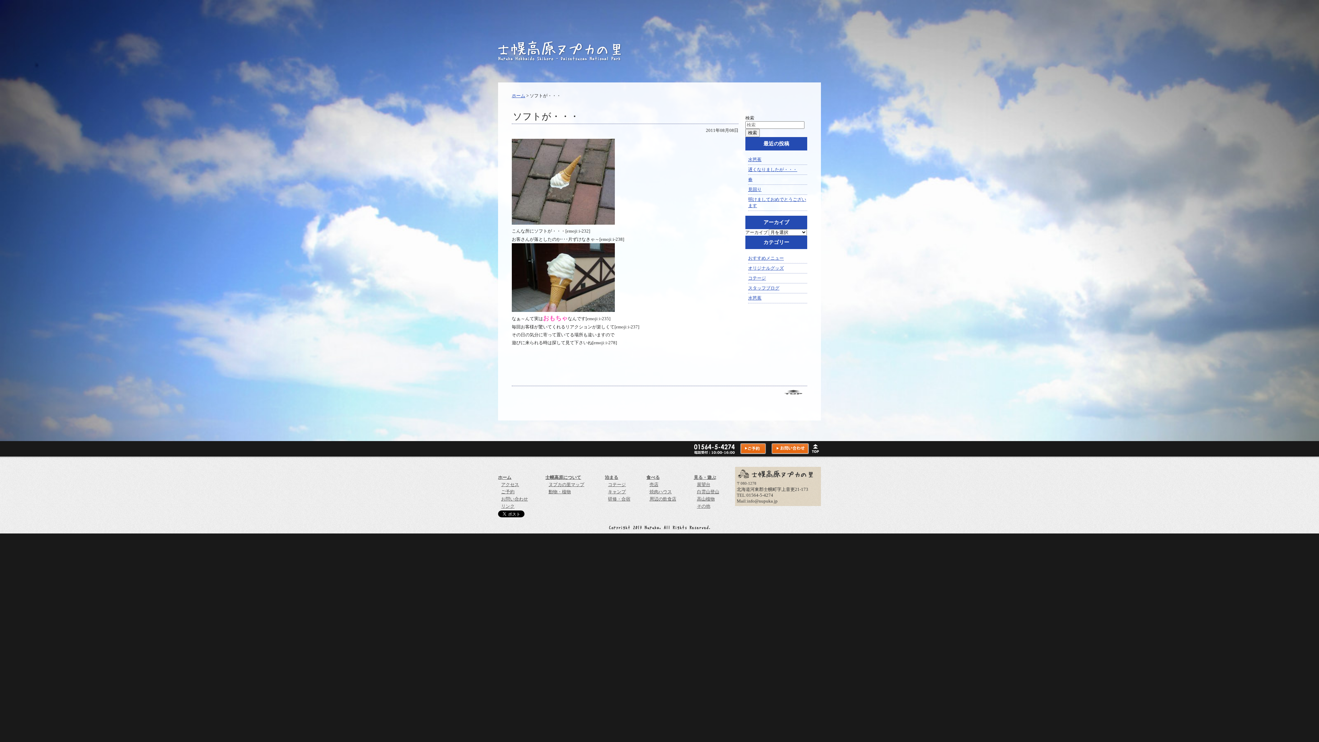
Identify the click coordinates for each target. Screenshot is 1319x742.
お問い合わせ (514, 499)
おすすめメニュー (766, 258)
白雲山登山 (708, 491)
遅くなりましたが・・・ (772, 169)
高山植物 (706, 499)
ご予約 (508, 491)
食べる (653, 477)
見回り (755, 189)
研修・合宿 (619, 499)
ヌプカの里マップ (566, 484)
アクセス (510, 484)
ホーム (518, 95)
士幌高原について (563, 477)
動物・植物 (560, 491)
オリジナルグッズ (766, 268)
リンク (508, 506)
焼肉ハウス (661, 491)
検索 (749, 118)
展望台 (703, 484)
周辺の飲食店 (663, 499)
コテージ (757, 278)
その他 (703, 506)
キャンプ (617, 491)
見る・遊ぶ (705, 477)
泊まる (611, 477)
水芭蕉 (755, 159)
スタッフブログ (763, 288)
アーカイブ (756, 232)
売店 (654, 484)
